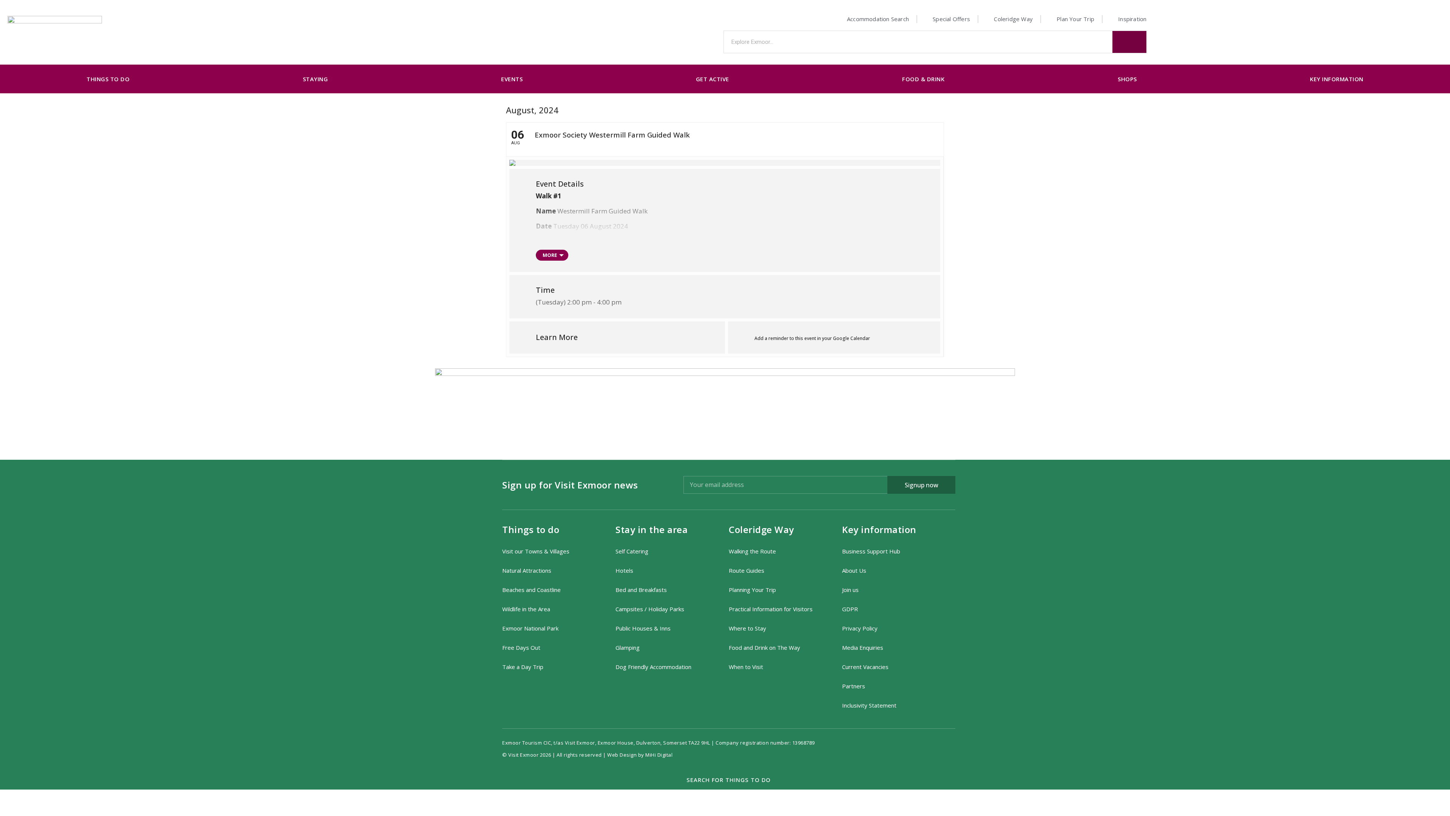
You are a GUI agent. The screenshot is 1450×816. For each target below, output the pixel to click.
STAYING (315, 79)
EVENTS (512, 79)
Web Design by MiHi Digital (640, 754)
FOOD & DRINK (923, 79)
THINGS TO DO (108, 79)
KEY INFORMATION (1337, 79)
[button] (725, 780)
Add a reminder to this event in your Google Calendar (812, 338)
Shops (1127, 79)
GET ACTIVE (712, 79)
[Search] (1129, 42)
